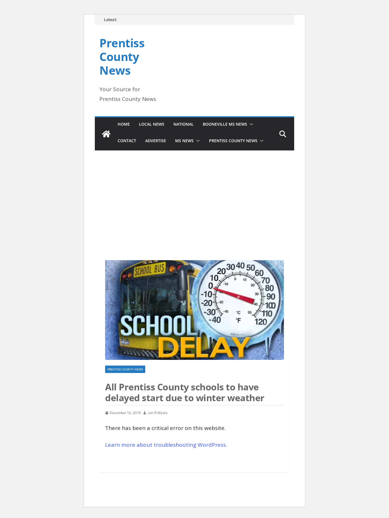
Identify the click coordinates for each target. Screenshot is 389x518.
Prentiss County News (121, 56)
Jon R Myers (157, 413)
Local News (151, 124)
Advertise (155, 140)
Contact (127, 140)
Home (124, 124)
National (183, 124)
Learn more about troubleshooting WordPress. (166, 444)
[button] (250, 124)
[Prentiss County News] (106, 134)
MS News (184, 140)
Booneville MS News (225, 124)
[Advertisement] (194, 194)
